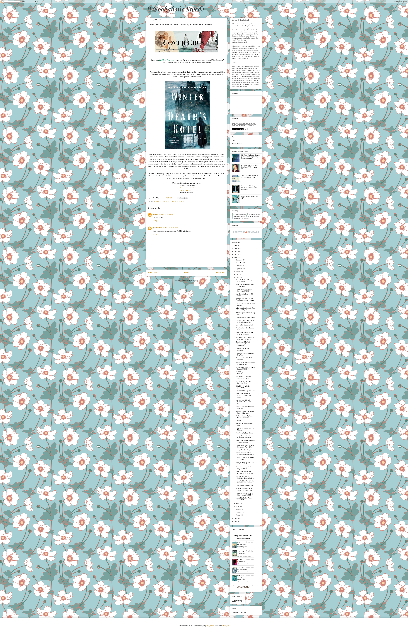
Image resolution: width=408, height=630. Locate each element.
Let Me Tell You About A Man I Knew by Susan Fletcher (245, 482)
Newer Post (152, 272)
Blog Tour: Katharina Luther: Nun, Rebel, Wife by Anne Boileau (249, 167)
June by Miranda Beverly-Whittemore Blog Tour (243, 437)
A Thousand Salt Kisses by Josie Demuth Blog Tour (245, 309)
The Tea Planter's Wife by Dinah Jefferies (245, 304)
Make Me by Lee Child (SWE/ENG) (242, 387)
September (239, 269)
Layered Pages (186, 190)
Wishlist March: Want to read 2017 (249, 197)
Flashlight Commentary (167, 60)
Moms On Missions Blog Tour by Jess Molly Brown (245, 463)
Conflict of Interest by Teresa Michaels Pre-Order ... (244, 417)
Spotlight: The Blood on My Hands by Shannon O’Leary (245, 299)
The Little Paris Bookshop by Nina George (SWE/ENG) (244, 494)
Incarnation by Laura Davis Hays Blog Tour (244, 382)
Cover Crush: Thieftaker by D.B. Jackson (244, 281)
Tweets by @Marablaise (239, 612)
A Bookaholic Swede (175, 10)
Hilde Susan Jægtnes (242, 569)
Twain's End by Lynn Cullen (244, 433)
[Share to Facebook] (185, 198)
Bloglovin (239, 421)
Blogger (226, 625)
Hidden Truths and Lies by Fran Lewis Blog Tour (245, 363)
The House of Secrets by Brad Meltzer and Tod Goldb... (245, 446)
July (237, 274)
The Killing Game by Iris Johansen (243, 373)
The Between (241, 560)
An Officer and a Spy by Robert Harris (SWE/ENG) (245, 368)
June (237, 277)
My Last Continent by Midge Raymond (244, 359)
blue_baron (210, 625)
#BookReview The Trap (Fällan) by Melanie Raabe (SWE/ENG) (249, 187)
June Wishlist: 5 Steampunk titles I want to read (244, 377)
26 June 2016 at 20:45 (170, 228)
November (239, 263)
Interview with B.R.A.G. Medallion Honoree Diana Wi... (244, 402)
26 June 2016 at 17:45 (166, 214)
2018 (236, 251)
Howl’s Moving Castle (241, 543)
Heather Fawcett (241, 555)
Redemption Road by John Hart (245, 391)
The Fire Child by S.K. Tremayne (243, 349)
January (238, 515)
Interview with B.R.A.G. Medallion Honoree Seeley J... (245, 477)
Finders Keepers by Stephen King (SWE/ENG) (244, 468)
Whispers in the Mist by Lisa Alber (244, 424)
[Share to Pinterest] (187, 198)
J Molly (155, 214)
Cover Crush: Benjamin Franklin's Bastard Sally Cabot (243, 395)
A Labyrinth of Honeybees (241, 552)
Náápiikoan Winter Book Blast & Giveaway (245, 285)
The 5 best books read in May (244, 486)
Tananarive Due (241, 561)
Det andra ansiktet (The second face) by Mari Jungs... (245, 412)
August (238, 271)
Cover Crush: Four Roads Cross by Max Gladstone (245, 441)
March (238, 509)
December (239, 260)
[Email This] (179, 198)
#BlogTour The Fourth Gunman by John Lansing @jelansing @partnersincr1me (250, 157)
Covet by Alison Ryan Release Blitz (245, 329)
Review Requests (237, 144)
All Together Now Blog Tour (244, 450)
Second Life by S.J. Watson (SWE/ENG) (244, 499)
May (237, 503)
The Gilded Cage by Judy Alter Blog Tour (245, 354)
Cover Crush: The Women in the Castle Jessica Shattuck (249, 176)
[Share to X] (183, 198)
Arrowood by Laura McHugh (244, 325)
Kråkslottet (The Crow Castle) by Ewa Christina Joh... (245, 321)
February (239, 512)
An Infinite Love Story (240, 577)
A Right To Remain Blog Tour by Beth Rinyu (245, 458)
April (238, 506)
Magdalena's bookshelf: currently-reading (243, 537)
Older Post (220, 272)
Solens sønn (240, 568)
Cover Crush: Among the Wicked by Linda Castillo (244, 472)
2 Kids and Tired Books (186, 188)
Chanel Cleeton (241, 579)
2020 (236, 246)
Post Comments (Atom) (191, 281)
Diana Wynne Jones (242, 546)
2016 (236, 257)
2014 (236, 521)
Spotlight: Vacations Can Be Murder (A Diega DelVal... (244, 489)
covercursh (166, 201)
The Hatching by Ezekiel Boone (245, 317)
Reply (155, 220)
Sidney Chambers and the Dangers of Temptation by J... (245, 454)
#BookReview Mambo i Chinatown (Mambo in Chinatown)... (243, 344)
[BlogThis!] (181, 198)
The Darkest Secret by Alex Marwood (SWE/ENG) (244, 290)
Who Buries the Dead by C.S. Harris (244, 295)
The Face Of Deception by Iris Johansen (245, 429)
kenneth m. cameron (177, 201)
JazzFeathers (157, 227)
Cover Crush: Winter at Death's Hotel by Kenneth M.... (245, 333)
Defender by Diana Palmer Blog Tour (245, 313)
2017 (236, 254)
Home (186, 272)
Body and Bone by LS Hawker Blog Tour (245, 407)
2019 (236, 249)
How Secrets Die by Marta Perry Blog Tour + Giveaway (245, 338)
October (238, 266)
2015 (236, 519)
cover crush (158, 201)
